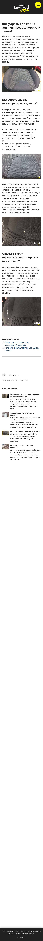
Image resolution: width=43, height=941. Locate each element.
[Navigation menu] (38, 5)
